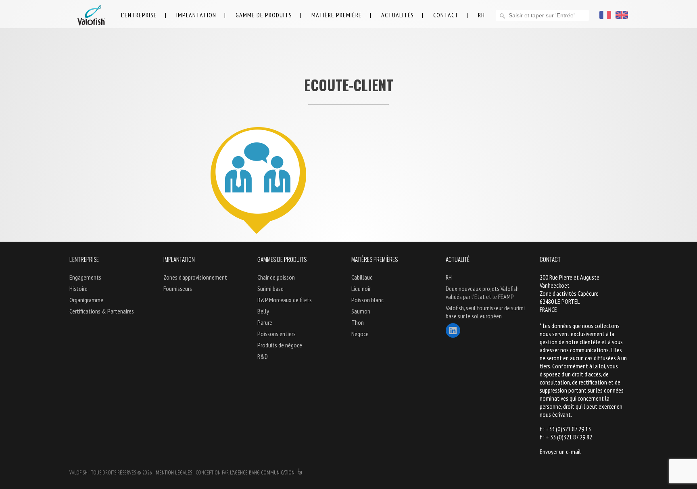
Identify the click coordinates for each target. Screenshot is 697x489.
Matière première (336, 15)
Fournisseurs (177, 288)
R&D (262, 356)
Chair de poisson (276, 277)
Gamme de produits (264, 15)
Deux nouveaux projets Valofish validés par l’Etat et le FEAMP (482, 292)
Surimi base (270, 288)
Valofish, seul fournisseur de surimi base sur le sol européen (485, 312)
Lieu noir (361, 288)
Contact (446, 15)
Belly (263, 311)
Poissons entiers (276, 334)
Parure (264, 322)
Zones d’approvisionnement (195, 277)
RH (481, 15)
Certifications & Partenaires (101, 311)
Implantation (196, 15)
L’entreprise (139, 15)
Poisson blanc (367, 300)
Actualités (397, 15)
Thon (357, 322)
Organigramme (86, 300)
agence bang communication (264, 472)
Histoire (78, 288)
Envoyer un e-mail (560, 451)
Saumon (360, 311)
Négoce (360, 334)
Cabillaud (362, 277)
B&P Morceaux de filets (284, 300)
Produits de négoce (279, 345)
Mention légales (174, 472)
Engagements (85, 277)
